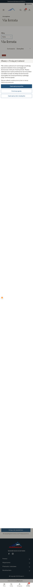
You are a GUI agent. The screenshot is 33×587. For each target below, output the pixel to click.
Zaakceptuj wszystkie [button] (16, 86)
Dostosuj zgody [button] (16, 91)
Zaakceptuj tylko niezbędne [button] (16, 96)
